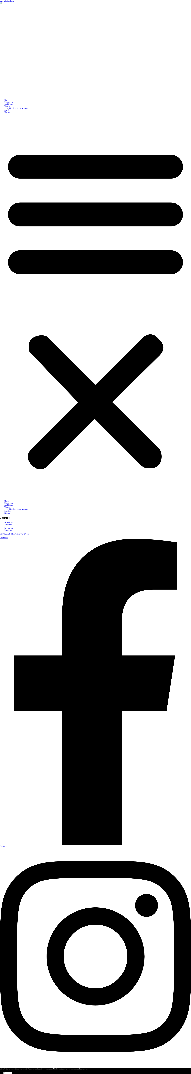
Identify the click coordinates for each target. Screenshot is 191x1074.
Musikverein (8, 102)
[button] (95, 306)
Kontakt (7, 112)
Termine (7, 106)
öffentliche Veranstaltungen (18, 108)
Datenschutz (8, 522)
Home (6, 100)
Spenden (7, 110)
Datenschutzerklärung (23, 1073)
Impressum (8, 524)
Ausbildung (8, 104)
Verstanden (7, 1073)
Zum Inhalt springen (7, 1)
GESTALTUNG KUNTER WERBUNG (14, 534)
